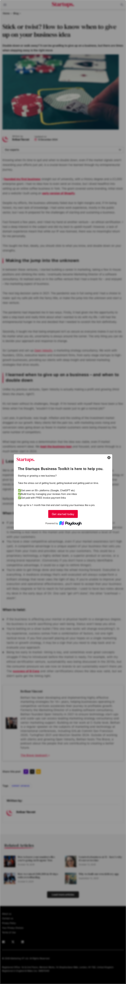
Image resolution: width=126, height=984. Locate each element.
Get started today (63, 514)
